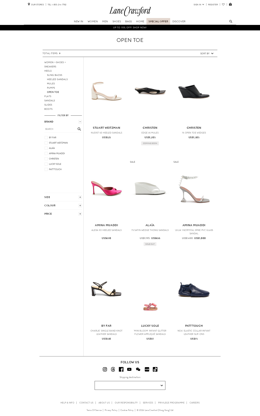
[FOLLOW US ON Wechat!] (138, 369)
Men (105, 21)
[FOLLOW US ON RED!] (147, 369)
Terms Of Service (94, 410)
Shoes (116, 21)
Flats (47, 96)
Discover (179, 21)
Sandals (49, 100)
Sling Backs (54, 75)
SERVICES (148, 402)
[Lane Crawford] (130, 16)
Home (140, 21)
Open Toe (53, 92)
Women (93, 21)
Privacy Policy (111, 410)
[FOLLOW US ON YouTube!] (129, 369)
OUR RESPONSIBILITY (126, 402)
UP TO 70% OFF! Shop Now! (130, 27)
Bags (128, 21)
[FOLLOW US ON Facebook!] (121, 369)
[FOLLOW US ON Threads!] (113, 369)
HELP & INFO (67, 402)
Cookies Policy (127, 410)
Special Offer (158, 21)
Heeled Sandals (57, 79)
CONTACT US (86, 402)
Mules (51, 83)
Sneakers (50, 66)
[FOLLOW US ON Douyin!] (155, 369)
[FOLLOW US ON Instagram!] (105, 369)
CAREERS (195, 402)
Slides (48, 104)
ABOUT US (104, 402)
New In (78, 21)
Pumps (51, 87)
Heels (48, 70)
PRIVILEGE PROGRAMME (171, 402)
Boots (48, 109)
